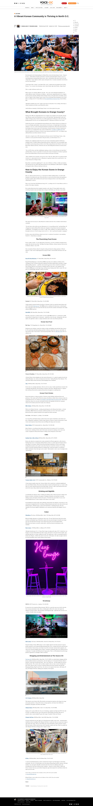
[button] (46, 403)
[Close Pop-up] (92, 786)
